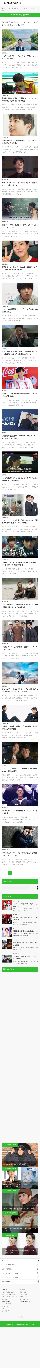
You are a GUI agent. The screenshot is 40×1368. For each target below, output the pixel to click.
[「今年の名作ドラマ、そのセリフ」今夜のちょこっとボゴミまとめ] (20, 40)
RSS (21, 1316)
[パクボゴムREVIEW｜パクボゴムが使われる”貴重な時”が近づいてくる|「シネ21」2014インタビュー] (20, 837)
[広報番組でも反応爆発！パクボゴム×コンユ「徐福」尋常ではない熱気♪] (20, 420)
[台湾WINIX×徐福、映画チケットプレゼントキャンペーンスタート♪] (20, 209)
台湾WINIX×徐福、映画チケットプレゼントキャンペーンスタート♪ (19, 226)
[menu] (37, 2)
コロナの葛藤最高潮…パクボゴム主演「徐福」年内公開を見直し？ (20, 310)
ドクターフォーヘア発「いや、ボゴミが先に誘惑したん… (25, 918)
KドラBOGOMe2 (18, 1324)
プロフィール (23, 1294)
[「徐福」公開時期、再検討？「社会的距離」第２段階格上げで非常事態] (20, 713)
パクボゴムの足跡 (6, 1304)
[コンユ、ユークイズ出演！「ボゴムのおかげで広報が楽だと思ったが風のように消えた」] (20, 505)
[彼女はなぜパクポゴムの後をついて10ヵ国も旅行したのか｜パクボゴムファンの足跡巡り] (20, 673)
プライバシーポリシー (26, 1299)
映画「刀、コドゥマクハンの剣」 (11, 1273)
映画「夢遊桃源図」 (7, 1269)
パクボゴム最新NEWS (10, 1145)
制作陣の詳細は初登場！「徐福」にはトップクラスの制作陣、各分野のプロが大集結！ (20, 99)
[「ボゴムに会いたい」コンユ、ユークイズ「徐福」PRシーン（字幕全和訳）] (20, 462)
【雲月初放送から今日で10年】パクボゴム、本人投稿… (24, 957)
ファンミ (4, 1308)
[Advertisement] (20, 1057)
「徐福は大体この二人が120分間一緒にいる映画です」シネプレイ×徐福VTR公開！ (19, 564)
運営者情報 (23, 1292)
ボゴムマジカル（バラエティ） (10, 1277)
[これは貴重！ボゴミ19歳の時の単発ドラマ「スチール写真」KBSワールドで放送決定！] (20, 589)
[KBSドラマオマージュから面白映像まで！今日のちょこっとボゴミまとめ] (20, 167)
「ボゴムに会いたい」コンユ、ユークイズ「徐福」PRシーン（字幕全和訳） (20, 479)
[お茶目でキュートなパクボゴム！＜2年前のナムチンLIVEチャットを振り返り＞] (20, 251)
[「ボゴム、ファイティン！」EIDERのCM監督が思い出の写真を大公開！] (20, 753)
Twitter (18, 1316)
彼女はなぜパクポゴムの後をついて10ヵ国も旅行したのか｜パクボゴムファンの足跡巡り (20, 690)
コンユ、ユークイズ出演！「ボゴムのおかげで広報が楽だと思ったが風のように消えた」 (20, 521)
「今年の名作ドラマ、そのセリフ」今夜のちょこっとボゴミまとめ (20, 57)
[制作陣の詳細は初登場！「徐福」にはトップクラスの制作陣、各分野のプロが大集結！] (20, 83)
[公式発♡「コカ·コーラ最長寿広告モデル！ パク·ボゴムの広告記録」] (20, 378)
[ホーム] (20, 1260)
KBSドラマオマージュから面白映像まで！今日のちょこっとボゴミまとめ (20, 184)
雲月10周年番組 (6, 1281)
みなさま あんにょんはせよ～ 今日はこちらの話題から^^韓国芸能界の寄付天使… (25, 934)
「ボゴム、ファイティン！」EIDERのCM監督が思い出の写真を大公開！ (19, 770)
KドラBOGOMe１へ (25, 1301)
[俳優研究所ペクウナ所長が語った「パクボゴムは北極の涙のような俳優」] (20, 125)
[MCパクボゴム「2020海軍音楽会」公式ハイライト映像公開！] (20, 795)
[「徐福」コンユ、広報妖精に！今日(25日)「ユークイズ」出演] (20, 631)
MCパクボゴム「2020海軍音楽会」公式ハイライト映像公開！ (19, 812)
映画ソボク (5, 1299)
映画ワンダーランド (7, 1301)
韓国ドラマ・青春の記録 (8, 1294)
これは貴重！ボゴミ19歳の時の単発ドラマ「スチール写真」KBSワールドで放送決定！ (20, 606)
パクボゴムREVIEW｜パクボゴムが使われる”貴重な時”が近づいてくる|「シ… (19, 854)
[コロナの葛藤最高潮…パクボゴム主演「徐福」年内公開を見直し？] (20, 294)
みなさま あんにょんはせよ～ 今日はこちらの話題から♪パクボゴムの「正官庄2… (25, 910)
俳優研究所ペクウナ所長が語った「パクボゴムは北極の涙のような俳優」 (20, 142)
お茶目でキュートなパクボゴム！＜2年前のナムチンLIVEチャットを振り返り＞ (19, 268)
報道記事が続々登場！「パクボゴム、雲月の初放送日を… (25, 944)
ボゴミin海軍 (5, 1311)
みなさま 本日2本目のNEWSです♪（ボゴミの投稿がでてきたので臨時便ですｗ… (25, 962)
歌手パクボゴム (6, 1306)
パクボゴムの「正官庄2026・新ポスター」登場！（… (25, 905)
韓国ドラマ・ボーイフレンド (9, 1297)
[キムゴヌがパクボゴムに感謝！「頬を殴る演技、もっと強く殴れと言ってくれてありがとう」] (20, 336)
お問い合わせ (23, 1297)
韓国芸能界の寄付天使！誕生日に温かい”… (25, 931)
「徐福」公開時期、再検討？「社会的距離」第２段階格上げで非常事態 (20, 727)
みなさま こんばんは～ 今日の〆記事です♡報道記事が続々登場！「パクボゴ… (25, 948)
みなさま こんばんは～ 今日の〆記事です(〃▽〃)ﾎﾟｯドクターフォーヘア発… (25, 923)
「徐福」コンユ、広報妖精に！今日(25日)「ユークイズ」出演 (19, 648)
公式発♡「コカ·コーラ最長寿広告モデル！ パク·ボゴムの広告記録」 (19, 395)
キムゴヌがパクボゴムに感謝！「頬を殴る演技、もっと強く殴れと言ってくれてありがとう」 (20, 353)
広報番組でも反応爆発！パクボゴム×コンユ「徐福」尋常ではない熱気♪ (18, 437)
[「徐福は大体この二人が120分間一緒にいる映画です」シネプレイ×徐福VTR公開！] (20, 547)
